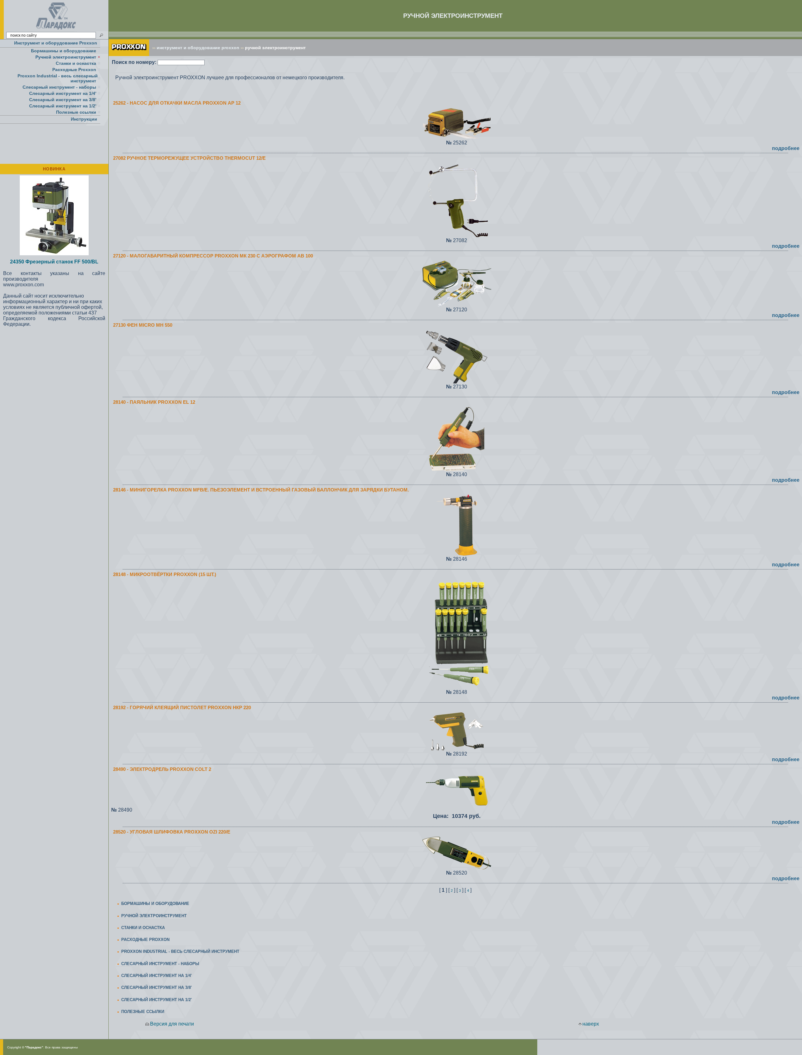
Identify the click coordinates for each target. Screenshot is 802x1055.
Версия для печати (172, 1023)
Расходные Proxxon (74, 69)
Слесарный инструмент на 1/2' (62, 105)
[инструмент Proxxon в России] (129, 54)
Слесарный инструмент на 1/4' (62, 93)
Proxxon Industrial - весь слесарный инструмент (58, 78)
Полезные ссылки (76, 112)
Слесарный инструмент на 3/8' (62, 99)
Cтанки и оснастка (76, 63)
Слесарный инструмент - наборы (59, 87)
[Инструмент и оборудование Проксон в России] (56, 29)
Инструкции (84, 119)
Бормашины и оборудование (63, 50)
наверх (590, 1023)
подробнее (785, 148)
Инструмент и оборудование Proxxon (55, 42)
